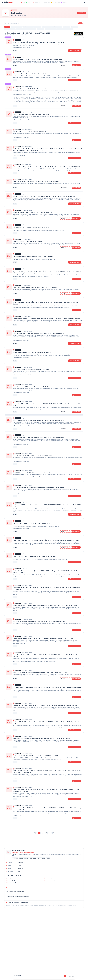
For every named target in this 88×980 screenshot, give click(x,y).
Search (80, 23)
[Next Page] (51, 833)
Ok (65, 976)
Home (2, 5)
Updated (28, 39)
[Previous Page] (36, 833)
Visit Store (80, 12)
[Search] (85, 2)
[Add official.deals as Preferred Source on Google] (78, 33)
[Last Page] (54, 833)
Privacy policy (71, 976)
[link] (34, 833)
